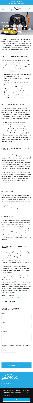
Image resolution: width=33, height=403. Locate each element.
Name (3, 313)
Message (4, 331)
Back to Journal (18, 365)
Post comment (9, 351)
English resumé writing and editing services (13, 298)
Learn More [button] (6, 395)
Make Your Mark (7, 383)
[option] (17, 2)
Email (3, 322)
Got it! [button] (17, 400)
